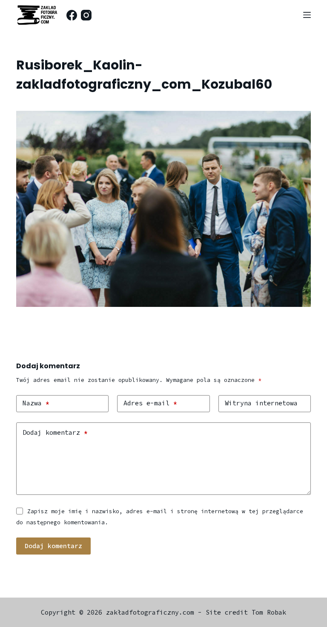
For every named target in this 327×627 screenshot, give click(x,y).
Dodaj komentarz (55, 432)
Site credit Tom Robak (246, 612)
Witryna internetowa (261, 403)
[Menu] (307, 15)
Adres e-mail (150, 403)
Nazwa (36, 403)
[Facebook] (71, 15)
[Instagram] (86, 15)
